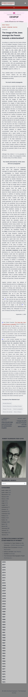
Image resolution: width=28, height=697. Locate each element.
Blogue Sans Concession (10, 547)
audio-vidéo (5, 490)
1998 (3, 614)
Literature (9, 27)
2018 (3, 562)
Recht (3, 524)
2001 (4, 606)
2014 (4, 572)
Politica (4, 515)
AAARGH (6, 553)
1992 (3, 630)
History (4, 27)
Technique (4, 532)
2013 (3, 575)
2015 (3, 570)
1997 (3, 617)
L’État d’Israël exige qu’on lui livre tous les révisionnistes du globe (7, 423)
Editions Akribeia (8, 551)
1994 (3, 624)
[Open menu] (25, 3)
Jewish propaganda (17, 409)
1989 (3, 637)
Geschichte (5, 494)
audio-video (5, 492)
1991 (3, 632)
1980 (3, 661)
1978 (3, 666)
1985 (3, 648)
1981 (3, 658)
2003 (4, 601)
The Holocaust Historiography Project (14, 555)
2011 (3, 580)
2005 (4, 596)
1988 (3, 640)
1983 (3, 653)
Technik (4, 530)
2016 (3, 567)
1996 (3, 619)
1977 (3, 669)
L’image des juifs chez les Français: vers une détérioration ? (21, 422)
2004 (4, 598)
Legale (3, 505)
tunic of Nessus (17, 411)
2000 (4, 609)
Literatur (4, 509)
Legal (3, 501)
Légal (3, 503)
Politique (4, 522)
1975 (3, 674)
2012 (3, 578)
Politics (15, 27)
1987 (3, 643)
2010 (4, 583)
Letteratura (5, 507)
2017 (3, 564)
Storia (3, 526)
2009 (4, 585)
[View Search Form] (14, 7)
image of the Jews (7, 409)
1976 (3, 671)
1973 (3, 679)
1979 (3, 664)
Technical (4, 528)
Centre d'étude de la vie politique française (12, 406)
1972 (3, 682)
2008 (4, 588)
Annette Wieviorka (7, 403)
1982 (3, 656)
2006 (4, 593)
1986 (3, 645)
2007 (4, 591)
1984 (3, 651)
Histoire (4, 496)
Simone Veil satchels (7, 411)
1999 (3, 611)
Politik (3, 520)
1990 (3, 635)
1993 (3, 627)
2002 (4, 604)
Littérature (4, 513)
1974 (3, 677)
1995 (3, 622)
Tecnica (4, 534)
